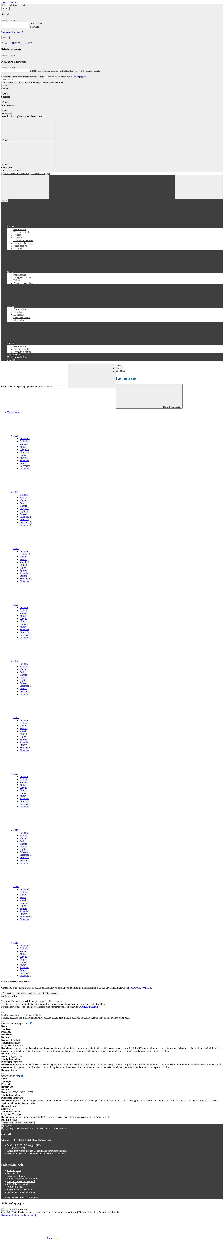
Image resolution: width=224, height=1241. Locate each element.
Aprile (23, 446)
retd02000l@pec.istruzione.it (39, 1153)
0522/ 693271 (18, 1148)
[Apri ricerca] (199, 187)
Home (119, 365)
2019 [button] (16, 830)
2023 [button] (16, 604)
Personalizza (8, 993)
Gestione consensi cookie (19, 1189)
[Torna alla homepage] (112, 173)
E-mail (33, 70)
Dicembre (24, 468)
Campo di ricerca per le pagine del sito (19, 386)
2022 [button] (16, 661)
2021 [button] (16, 717)
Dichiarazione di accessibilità (21, 1181)
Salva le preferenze (24, 1123)
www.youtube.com (10, 1076)
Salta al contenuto (9, 2)
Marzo (24, 444)
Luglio (23, 455)
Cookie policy (14, 1170)
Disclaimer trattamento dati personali (18, 1215)
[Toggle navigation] (25, 187)
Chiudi (5, 94)
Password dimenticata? (12, 32)
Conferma (16, 170)
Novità (119, 368)
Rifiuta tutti (26, 993)
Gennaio (25, 438)
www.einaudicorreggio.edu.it (15, 1023)
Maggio (24, 449)
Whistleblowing (15, 1187)
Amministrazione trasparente (21, 1192)
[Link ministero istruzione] (14, 5)
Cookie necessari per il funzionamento (20, 1015)
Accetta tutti (47, 993)
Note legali (12, 1173)
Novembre (25, 466)
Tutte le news (13, 412)
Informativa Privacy (16, 1176)
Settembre (24, 460)
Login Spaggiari (79, 77)
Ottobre (23, 463)
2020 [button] (16, 773)
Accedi (5, 8)
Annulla (5, 170)
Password (34, 26)
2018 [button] (16, 886)
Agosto (24, 457)
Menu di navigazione (172, 407)
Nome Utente (36, 23)
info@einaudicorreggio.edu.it (40, 1150)
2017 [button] (16, 942)
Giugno (24, 452)
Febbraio (25, 441)
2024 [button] (16, 548)
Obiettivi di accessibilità (18, 1184)
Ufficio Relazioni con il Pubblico (23, 1178)
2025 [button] (16, 492)
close (4, 200)
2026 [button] (16, 435)
